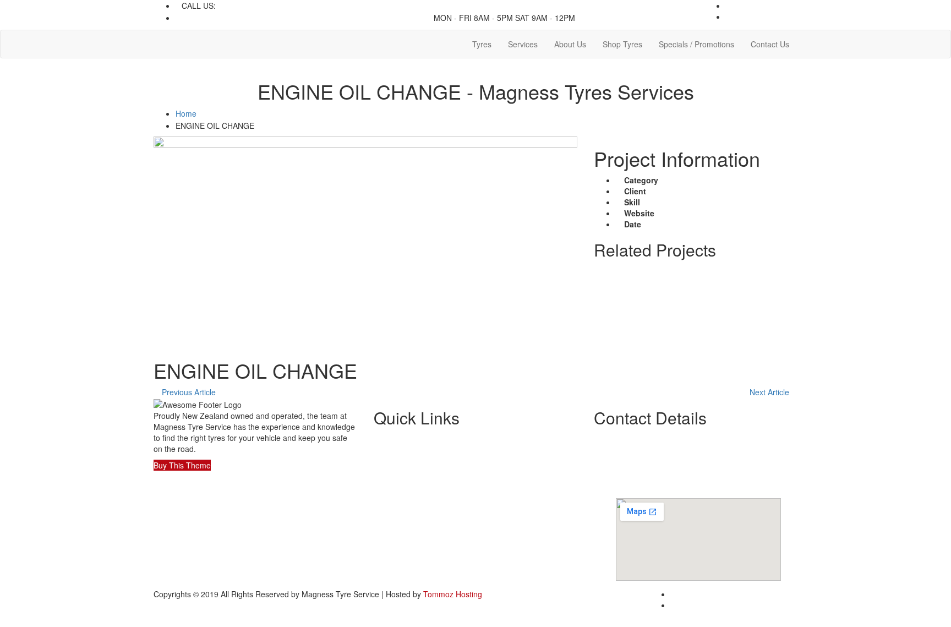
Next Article (770, 391)
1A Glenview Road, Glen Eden (367, 17)
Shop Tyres (622, 44)
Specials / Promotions (696, 44)
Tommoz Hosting (452, 593)
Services (523, 44)
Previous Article (188, 391)
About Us (570, 44)
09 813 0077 (240, 5)
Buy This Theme (182, 465)
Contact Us (770, 44)
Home (186, 113)
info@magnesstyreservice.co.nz (237, 17)
